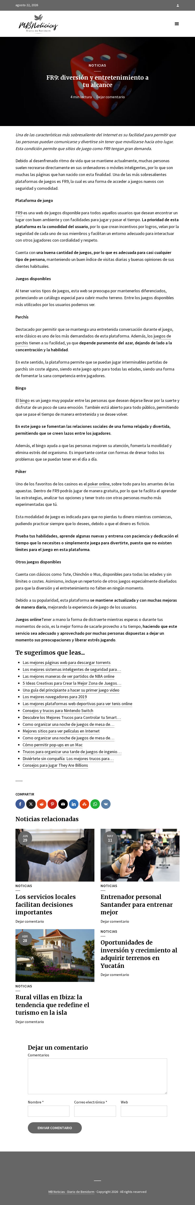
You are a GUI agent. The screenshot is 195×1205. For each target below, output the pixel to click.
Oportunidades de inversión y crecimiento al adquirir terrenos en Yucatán (139, 954)
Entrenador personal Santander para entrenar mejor (137, 904)
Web (124, 1102)
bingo (25, 400)
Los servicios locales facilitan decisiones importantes (45, 904)
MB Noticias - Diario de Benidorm (71, 1192)
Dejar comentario (110, 96)
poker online (99, 484)
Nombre (36, 1102)
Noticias (97, 65)
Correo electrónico (90, 1102)
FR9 (18, 212)
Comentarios (38, 1055)
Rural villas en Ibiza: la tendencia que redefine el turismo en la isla (52, 1005)
